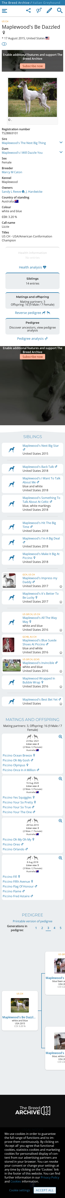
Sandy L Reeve (11, 192)
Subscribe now (33, 66)
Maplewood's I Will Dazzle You (22, 153)
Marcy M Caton (12, 172)
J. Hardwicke (34, 192)
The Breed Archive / (17, 3)
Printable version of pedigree (32, 921)
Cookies (15, 1181)
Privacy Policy (50, 1177)
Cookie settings (19, 1190)
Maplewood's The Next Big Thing (24, 143)
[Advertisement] (32, 391)
